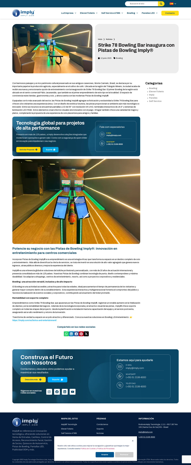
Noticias (109, 39)
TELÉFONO (131, 383)
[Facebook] (57, 392)
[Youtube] (72, 392)
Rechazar (124, 455)
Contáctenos (102, 424)
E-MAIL (129, 365)
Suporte (49, 150)
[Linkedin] (65, 392)
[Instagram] (49, 392)
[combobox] (141, 3)
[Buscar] (161, 3)
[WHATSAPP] (120, 376)
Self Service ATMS (110, 13)
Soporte (100, 429)
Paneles (153, 98)
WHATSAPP (131, 374)
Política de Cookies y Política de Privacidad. (98, 449)
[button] (66, 333)
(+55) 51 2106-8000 (136, 377)
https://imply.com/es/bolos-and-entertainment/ (34, 320)
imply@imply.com (135, 368)
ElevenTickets (87, 13)
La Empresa (67, 13)
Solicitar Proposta (26, 150)
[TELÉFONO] (120, 385)
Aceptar (104, 455)
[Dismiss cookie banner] (133, 441)
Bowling (131, 13)
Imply (151, 95)
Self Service (155, 101)
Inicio (100, 39)
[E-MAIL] (120, 367)
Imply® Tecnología (69, 424)
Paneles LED (148, 13)
